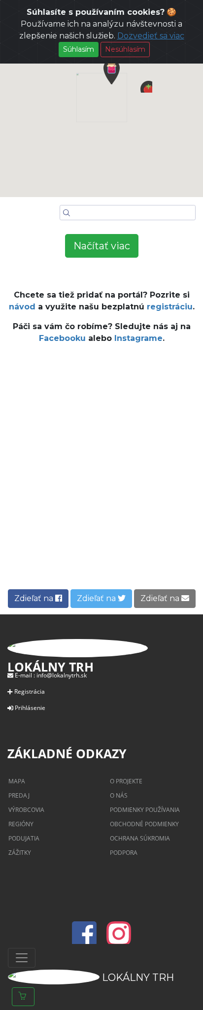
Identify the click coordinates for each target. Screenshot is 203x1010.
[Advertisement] (101, 473)
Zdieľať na (34, 598)
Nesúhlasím (125, 49)
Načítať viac (101, 246)
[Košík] (23, 996)
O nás (119, 795)
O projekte (126, 781)
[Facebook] (87, 939)
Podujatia (23, 838)
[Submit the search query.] (66, 213)
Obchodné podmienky (144, 824)
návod (22, 306)
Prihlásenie (30, 708)
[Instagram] (118, 939)
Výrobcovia (26, 810)
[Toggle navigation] (21, 958)
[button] (146, 87)
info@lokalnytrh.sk (61, 675)
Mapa (16, 781)
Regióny (21, 824)
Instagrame (138, 338)
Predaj (19, 795)
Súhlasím (78, 49)
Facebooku (62, 338)
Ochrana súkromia (140, 838)
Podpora (123, 852)
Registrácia (29, 691)
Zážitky (19, 852)
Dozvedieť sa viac (150, 35)
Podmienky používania (145, 810)
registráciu (170, 306)
